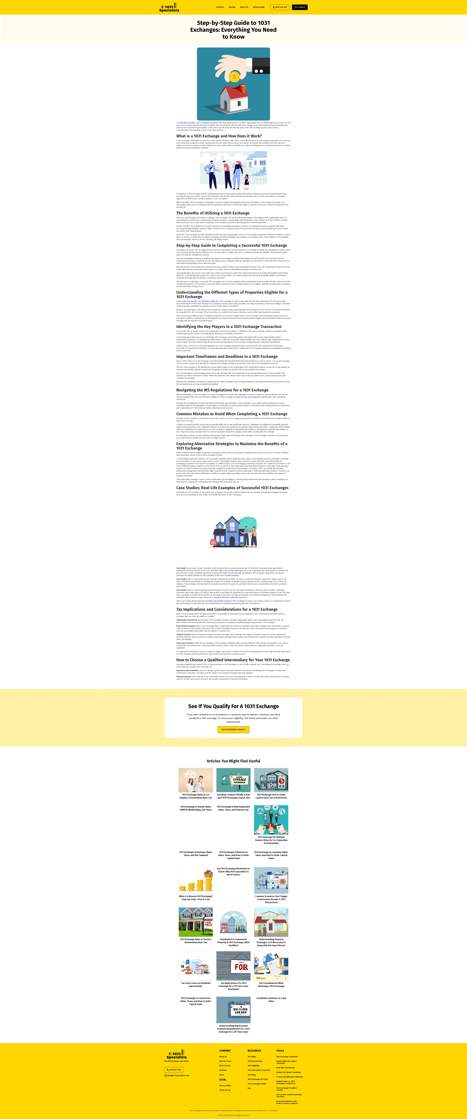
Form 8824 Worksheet (285, 1068)
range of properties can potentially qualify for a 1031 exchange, (206, 301)
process (220, 7)
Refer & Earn (224, 1066)
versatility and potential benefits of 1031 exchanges (225, 601)
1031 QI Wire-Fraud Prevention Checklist (289, 1096)
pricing (232, 7)
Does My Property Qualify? (233, 730)
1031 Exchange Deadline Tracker (286, 1089)
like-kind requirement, (253, 397)
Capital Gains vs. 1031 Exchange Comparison (285, 1082)
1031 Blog (252, 1075)
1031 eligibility (254, 1066)
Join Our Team (225, 1061)
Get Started (300, 7)
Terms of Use (225, 1090)
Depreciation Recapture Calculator (286, 1062)
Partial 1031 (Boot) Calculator (288, 1072)
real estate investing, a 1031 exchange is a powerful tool (200, 123)
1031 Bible (252, 1057)
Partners (223, 1070)
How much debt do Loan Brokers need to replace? (287, 1102)
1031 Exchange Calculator (287, 1057)
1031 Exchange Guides (257, 1084)
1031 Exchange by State (258, 1079)
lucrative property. (232, 575)
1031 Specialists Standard (259, 1070)
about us (244, 7)
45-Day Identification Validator (289, 1077)
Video (221, 1075)
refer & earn (258, 7)
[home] (169, 7)
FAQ (249, 1088)
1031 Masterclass (255, 1061)
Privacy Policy (225, 1086)
